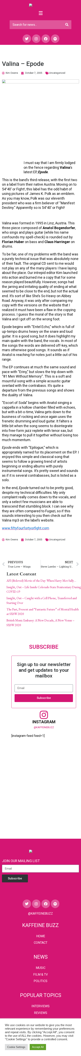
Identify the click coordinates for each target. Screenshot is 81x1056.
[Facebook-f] (45, 38)
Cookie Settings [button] (16, 1047)
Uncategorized (57, 73)
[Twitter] (27, 38)
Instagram (43, 722)
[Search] (66, 24)
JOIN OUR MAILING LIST (21, 861)
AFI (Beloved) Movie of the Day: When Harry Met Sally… (41, 581)
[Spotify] (55, 38)
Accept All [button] (38, 1047)
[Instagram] (36, 38)
